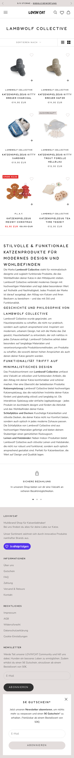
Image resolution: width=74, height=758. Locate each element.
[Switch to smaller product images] (68, 42)
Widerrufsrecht (12, 624)
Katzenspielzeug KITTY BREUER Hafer (55, 96)
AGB (6, 618)
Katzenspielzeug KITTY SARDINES (19, 156)
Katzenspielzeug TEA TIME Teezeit (55, 220)
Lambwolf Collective (19, 90)
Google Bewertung (45, 3)
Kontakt (8, 595)
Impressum (10, 612)
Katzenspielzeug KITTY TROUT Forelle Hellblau (55, 158)
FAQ (6, 577)
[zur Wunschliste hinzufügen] (31, 55)
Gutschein (9, 571)
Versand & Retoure (14, 589)
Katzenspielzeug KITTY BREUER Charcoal (19, 96)
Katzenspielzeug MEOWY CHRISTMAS (19, 220)
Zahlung (8, 583)
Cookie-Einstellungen (15, 636)
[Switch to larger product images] (62, 42)
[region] (37, 482)
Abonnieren (37, 745)
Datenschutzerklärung (16, 630)
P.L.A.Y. (19, 214)
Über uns (9, 565)
